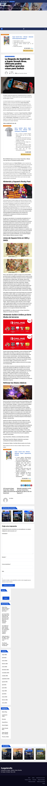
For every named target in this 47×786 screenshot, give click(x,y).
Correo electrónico (6, 564)
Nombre (4, 557)
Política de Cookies (31, 781)
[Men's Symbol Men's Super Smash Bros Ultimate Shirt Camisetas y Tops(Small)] (9, 131)
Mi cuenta (34, 779)
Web (3, 571)
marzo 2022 (4, 660)
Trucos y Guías (5, 736)
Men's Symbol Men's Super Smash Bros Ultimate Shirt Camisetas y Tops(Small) (23, 130)
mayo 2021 (4, 690)
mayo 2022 (4, 654)
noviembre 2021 (5, 672)
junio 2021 (4, 687)
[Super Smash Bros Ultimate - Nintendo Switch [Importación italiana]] (9, 455)
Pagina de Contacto (41, 779)
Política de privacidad (41, 781)
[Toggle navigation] (23, 29)
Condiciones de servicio (40, 777)
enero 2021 (4, 702)
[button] (45, 28)
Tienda (43, 783)
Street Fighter (5, 725)
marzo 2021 (4, 696)
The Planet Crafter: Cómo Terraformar (5, 644)
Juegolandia (5, 5)
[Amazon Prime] (31, 48)
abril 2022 (4, 657)
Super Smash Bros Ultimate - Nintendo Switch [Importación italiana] (23, 453)
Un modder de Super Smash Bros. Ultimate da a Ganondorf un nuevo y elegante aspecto (5, 629)
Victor (12, 72)
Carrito (33, 777)
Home (29, 777)
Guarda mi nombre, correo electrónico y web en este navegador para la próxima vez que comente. (16, 581)
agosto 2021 (5, 681)
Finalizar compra (28, 779)
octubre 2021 (5, 675)
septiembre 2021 (5, 678)
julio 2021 (4, 684)
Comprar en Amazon (28, 50)
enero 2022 (4, 666)
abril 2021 (4, 693)
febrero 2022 (5, 663)
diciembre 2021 (5, 669)
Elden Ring (4, 711)
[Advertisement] (23, 19)
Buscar (3, 590)
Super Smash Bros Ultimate (9, 56)
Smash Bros (5, 722)
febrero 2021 (5, 699)
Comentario (5, 533)
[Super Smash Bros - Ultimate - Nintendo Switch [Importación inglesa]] (6, 40)
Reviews (4, 719)
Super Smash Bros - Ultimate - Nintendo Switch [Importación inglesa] (22, 37)
